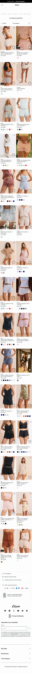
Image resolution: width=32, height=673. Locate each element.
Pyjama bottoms (27, 14)
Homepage (3, 14)
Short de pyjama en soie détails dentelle (7, 196)
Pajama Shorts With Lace (23, 376)
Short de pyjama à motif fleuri (22, 483)
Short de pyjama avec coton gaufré (24, 161)
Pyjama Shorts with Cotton (7, 304)
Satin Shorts (21, 88)
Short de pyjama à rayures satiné (22, 53)
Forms (20, 14)
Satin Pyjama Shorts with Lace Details (7, 376)
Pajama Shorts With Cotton (7, 125)
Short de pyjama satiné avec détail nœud (6, 557)
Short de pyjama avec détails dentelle (7, 519)
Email (2, 625)
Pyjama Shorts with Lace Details (23, 125)
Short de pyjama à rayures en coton (22, 340)
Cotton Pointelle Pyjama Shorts (6, 161)
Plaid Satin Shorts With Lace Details (6, 89)
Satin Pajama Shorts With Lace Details (7, 53)
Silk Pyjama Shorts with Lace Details (23, 411)
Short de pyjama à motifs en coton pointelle (22, 520)
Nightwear (9, 14)
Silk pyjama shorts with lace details (7, 447)
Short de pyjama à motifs (22, 232)
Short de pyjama (22, 196)
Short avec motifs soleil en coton (22, 556)
